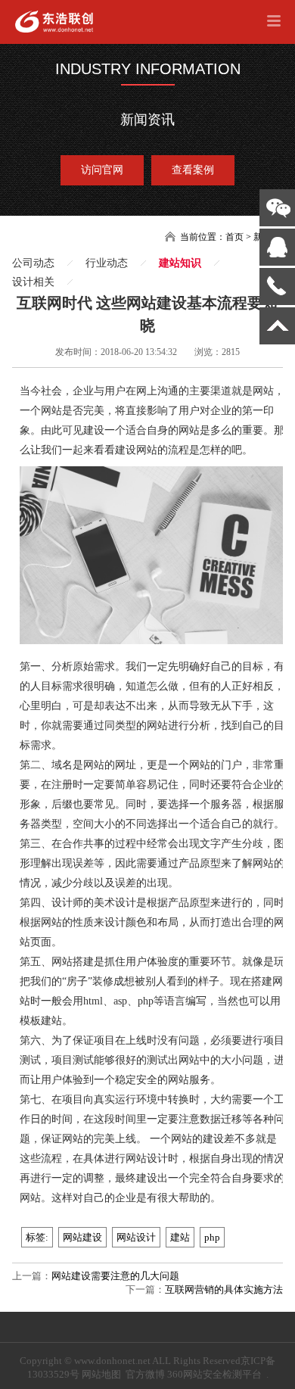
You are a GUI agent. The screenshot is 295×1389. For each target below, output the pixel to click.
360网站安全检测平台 (214, 1374)
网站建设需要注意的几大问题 (115, 1276)
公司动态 (33, 263)
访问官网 (102, 170)
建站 (180, 1237)
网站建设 (82, 1237)
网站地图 (101, 1374)
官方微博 (145, 1374)
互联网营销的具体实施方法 (224, 1289)
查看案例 (193, 170)
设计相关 (33, 282)
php (212, 1237)
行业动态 (106, 263)
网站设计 (136, 1237)
